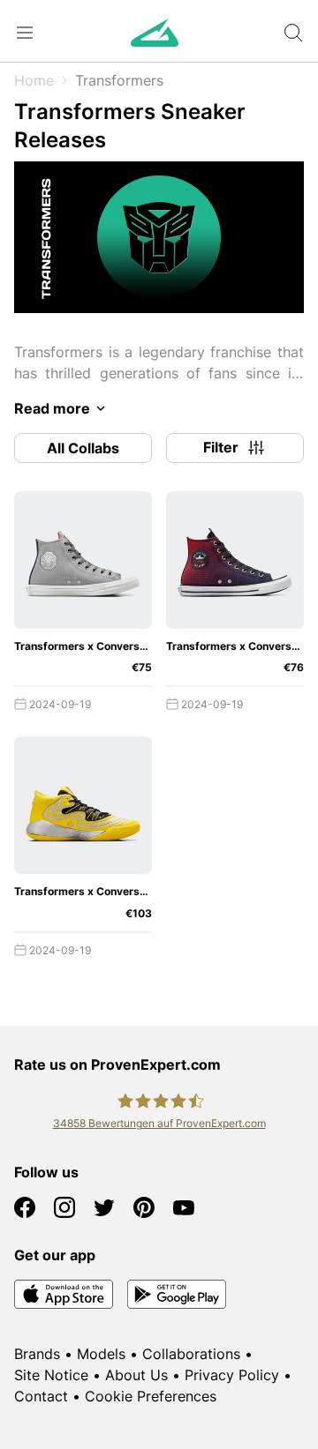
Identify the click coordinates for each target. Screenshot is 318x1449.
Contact (41, 1396)
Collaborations (191, 1354)
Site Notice (51, 1375)
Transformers (119, 80)
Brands (37, 1354)
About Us (136, 1375)
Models (101, 1354)
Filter (220, 447)
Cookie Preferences (150, 1396)
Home (34, 80)
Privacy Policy (232, 1375)
